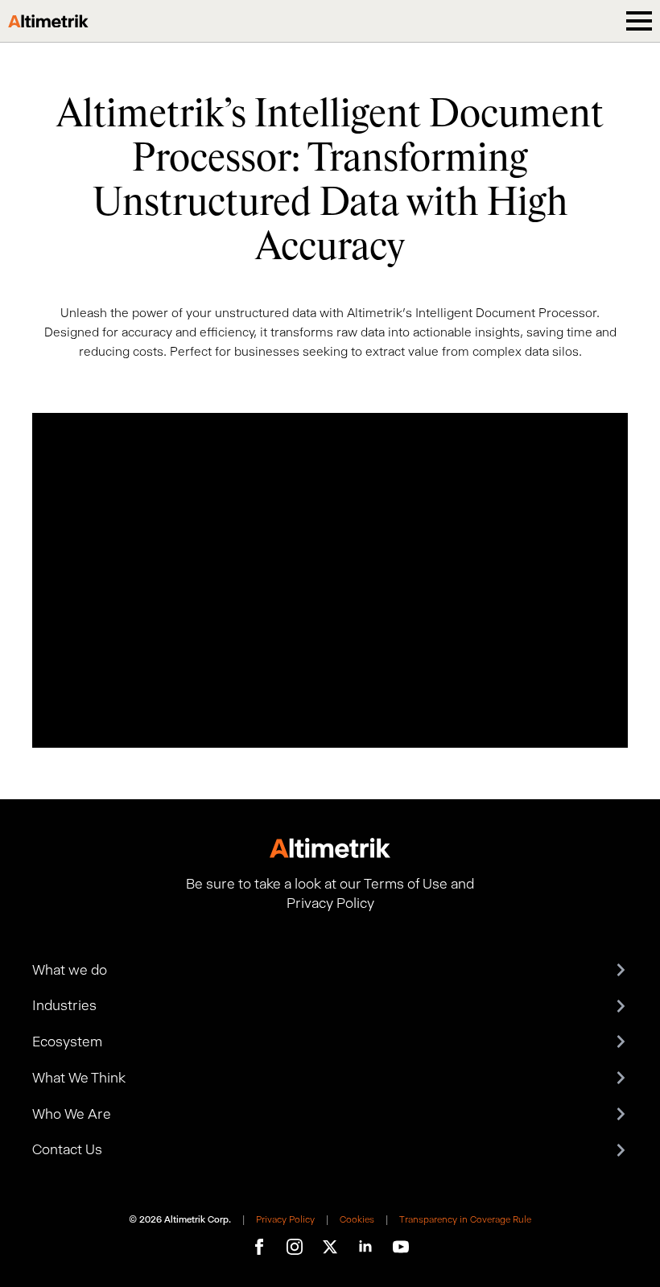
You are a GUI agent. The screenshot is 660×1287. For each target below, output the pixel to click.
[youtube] (401, 1247)
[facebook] (259, 1247)
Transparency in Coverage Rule (465, 1219)
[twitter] (330, 1247)
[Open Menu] (639, 21)
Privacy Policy (285, 1219)
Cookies (357, 1219)
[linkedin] (365, 1247)
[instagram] (295, 1247)
